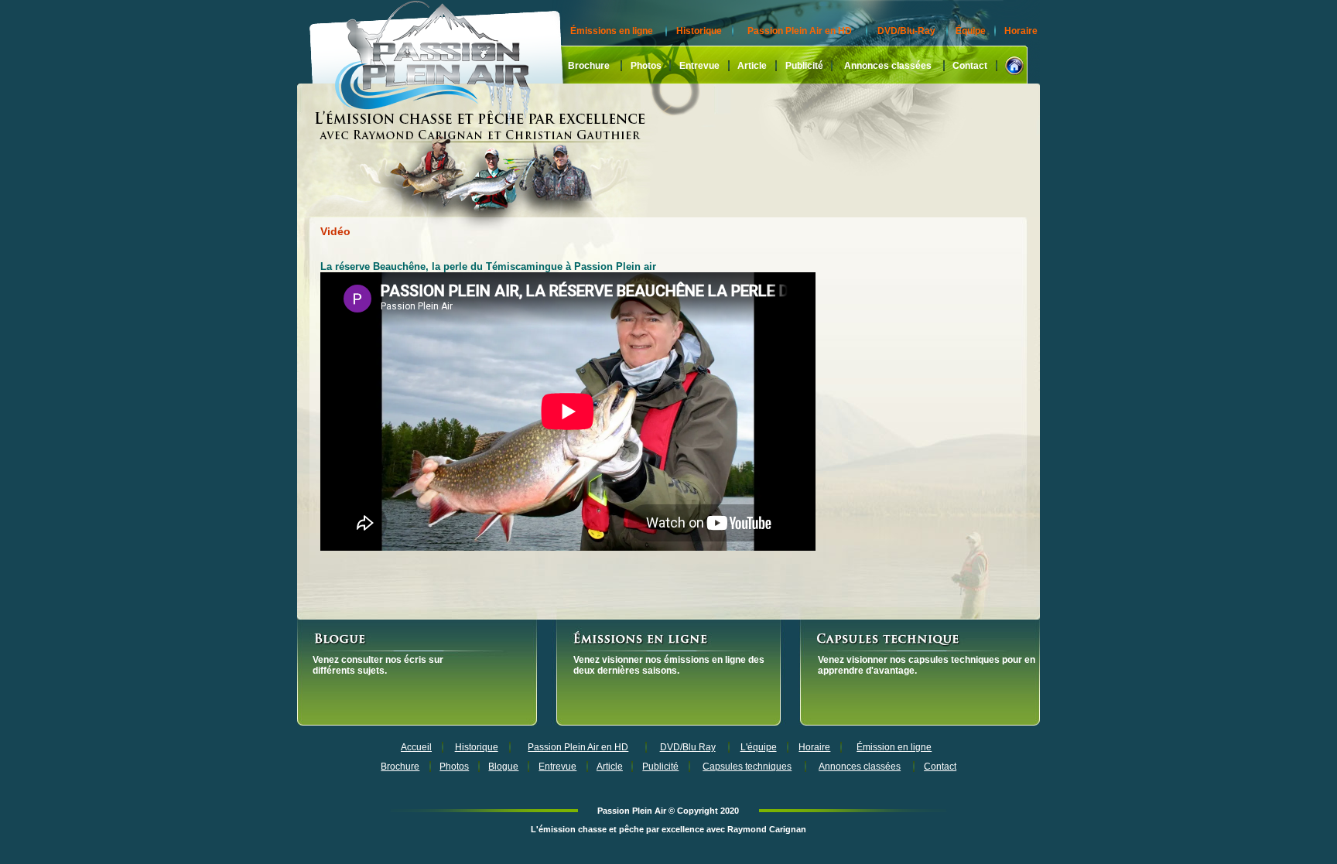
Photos (646, 65)
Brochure (589, 65)
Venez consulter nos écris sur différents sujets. (378, 665)
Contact (969, 65)
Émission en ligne (894, 747)
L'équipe (758, 747)
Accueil (416, 747)
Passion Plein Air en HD (799, 31)
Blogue (503, 766)
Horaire (1021, 31)
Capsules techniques (747, 766)
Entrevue (699, 65)
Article (752, 65)
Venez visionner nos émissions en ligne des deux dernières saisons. (668, 665)
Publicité (804, 65)
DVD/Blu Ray (688, 747)
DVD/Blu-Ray (906, 31)
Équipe (971, 31)
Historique (699, 31)
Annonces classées (888, 65)
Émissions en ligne (611, 31)
